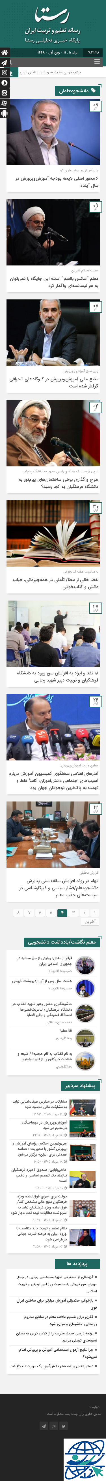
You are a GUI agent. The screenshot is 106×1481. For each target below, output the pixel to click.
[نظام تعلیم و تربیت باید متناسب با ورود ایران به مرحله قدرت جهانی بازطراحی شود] (53, 1237)
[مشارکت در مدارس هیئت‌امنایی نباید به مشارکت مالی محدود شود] (53, 1108)
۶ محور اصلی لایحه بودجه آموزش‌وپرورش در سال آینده (57, 182)
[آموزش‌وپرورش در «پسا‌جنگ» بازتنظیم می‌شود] (53, 1129)
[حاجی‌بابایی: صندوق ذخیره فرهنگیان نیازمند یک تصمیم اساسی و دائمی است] (53, 1179)
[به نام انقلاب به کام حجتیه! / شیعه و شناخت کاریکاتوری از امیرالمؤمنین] (53, 1060)
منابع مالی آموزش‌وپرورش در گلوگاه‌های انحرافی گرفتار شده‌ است (53, 383)
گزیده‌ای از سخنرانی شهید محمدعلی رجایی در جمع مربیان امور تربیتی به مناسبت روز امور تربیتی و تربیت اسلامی (57, 1284)
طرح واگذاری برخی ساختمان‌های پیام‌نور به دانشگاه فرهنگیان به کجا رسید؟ (58, 483)
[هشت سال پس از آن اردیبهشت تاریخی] (53, 988)
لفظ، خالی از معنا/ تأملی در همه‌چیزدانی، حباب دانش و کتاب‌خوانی (55, 583)
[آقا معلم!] (53, 1038)
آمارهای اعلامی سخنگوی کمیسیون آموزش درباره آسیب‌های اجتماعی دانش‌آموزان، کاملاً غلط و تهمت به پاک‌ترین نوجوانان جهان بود (53, 781)
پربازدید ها (77, 1264)
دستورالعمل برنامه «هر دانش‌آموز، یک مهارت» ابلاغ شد (52, 1366)
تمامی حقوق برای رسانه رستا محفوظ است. (73, 1414)
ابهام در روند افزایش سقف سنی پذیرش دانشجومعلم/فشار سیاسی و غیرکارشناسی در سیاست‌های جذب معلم (58, 888)
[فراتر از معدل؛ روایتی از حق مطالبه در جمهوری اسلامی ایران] (53, 965)
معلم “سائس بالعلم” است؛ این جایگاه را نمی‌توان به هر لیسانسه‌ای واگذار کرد (54, 282)
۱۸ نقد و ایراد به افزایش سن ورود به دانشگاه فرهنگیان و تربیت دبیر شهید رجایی (57, 677)
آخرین (90, 921)
